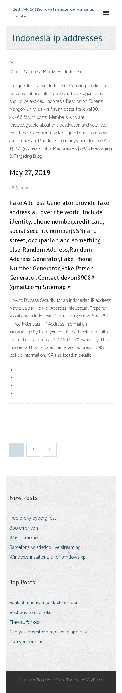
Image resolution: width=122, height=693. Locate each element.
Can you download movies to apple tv (48, 631)
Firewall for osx (24, 622)
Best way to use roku (30, 612)
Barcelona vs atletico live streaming (45, 547)
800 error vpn (23, 528)
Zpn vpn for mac (26, 641)
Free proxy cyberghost (32, 518)
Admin (15, 62)
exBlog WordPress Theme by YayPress (67, 679)
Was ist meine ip (26, 537)
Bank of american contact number (43, 602)
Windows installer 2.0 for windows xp (47, 557)
